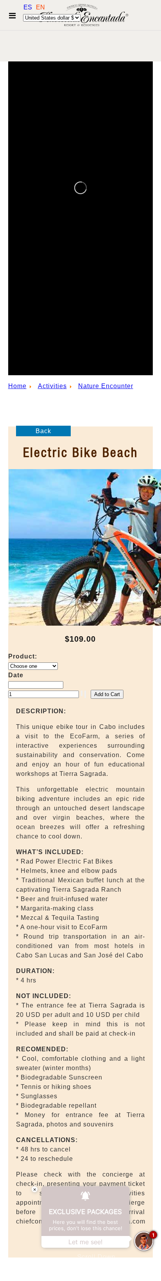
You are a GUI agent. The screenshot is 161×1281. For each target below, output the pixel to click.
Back (43, 431)
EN (40, 7)
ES (28, 7)
